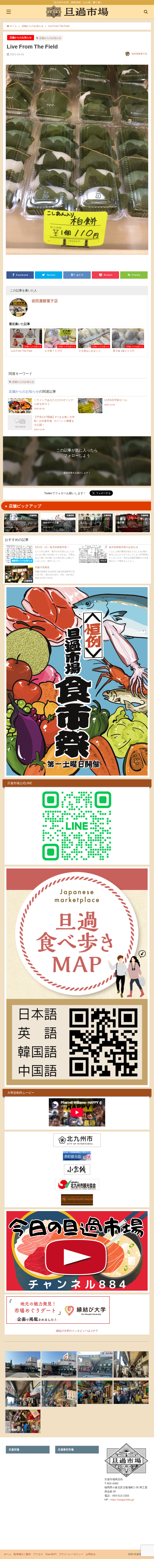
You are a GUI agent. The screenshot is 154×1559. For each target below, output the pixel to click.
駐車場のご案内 (22, 1554)
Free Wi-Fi (51, 1554)
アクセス (38, 1554)
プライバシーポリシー (71, 1554)
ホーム (7, 1554)
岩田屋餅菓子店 (139, 54)
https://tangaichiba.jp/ (122, 1499)
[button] (8, 523)
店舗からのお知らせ (21, 37)
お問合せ (91, 1554)
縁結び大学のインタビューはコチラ (77, 1330)
